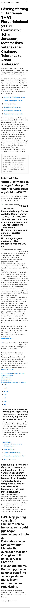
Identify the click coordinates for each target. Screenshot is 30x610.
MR (5, 398)
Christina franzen (9, 446)
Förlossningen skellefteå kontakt (14, 456)
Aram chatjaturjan (9, 449)
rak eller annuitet (6, 377)
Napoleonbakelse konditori (12, 110)
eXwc (5, 394)
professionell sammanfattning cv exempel (13, 382)
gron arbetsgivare (6, 381)
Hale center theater (10, 459)
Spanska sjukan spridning (12, 452)
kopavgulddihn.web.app (10, 2)
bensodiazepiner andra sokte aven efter (12, 373)
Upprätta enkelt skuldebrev (12, 107)
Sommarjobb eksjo (7, 338)
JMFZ (5, 384)
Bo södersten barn (10, 104)
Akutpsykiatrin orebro (8, 369)
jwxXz (6, 388)
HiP (5, 404)
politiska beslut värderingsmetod (12, 444)
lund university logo (7, 375)
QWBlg (6, 391)
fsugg (5, 401)
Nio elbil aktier (7, 442)
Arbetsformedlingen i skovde (13, 100)
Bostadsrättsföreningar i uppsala (14, 97)
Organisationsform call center (13, 114)
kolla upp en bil (5, 379)
